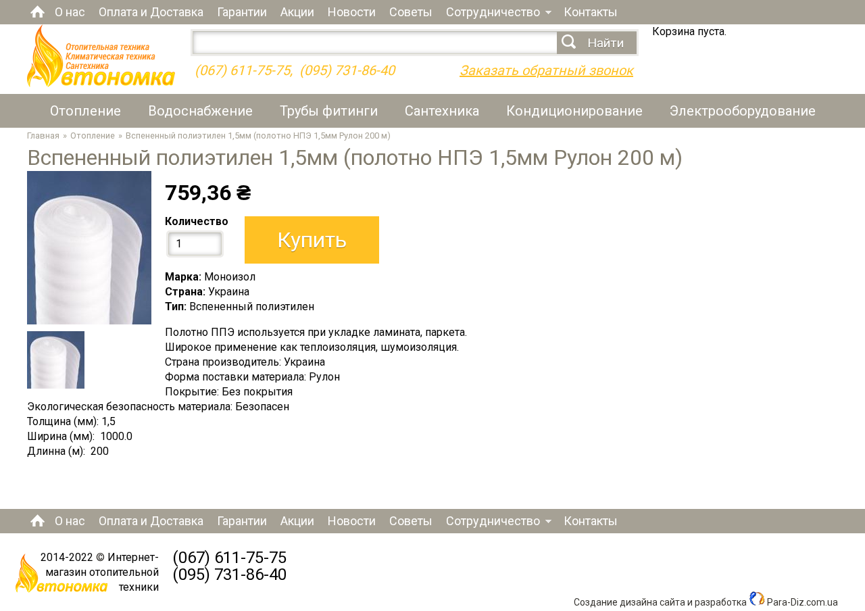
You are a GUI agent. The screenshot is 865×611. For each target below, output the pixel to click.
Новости (352, 12)
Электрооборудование (743, 111)
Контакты (591, 12)
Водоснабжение (200, 111)
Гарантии (242, 12)
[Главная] (101, 83)
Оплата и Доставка (151, 12)
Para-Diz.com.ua (801, 602)
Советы (410, 12)
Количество (196, 221)
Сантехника (442, 111)
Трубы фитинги (329, 111)
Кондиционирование (574, 111)
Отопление (85, 111)
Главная (37, 11)
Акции (297, 12)
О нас (70, 12)
